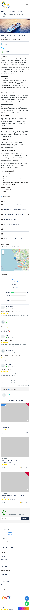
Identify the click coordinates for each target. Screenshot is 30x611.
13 (11, 382)
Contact (3, 578)
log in (8, 389)
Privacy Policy (4, 584)
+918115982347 (7, 534)
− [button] (3, 253)
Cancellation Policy (5, 563)
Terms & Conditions (5, 581)
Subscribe (25, 518)
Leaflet (16, 270)
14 (14, 382)
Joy (7, 394)
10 (5, 382)
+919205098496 (7, 532)
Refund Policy (4, 566)
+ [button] (3, 251)
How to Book (4, 574)
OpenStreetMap (21, 270)
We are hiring (4, 559)
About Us (3, 556)
